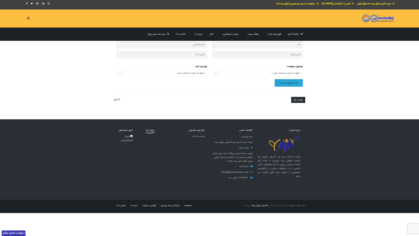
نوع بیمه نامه (201, 66)
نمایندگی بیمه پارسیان (170, 205)
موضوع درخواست (295, 66)
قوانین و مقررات (149, 205)
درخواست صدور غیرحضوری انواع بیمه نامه (295, 4)
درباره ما (133, 205)
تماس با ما (121, 205)
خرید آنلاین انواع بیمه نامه (374, 4)
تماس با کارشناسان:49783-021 (336, 4)
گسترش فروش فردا (260, 205)
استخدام (187, 205)
